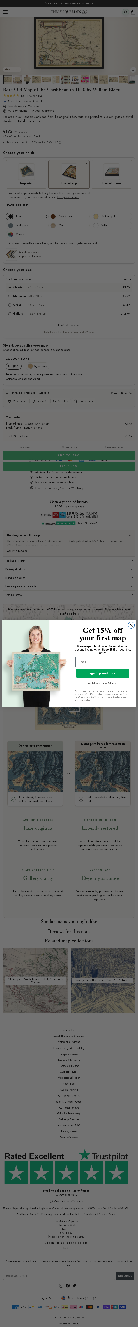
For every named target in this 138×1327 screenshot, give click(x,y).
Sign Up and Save (103, 673)
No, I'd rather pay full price (103, 683)
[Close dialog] (131, 625)
